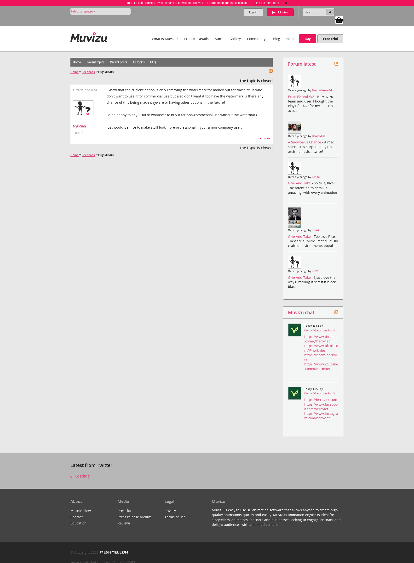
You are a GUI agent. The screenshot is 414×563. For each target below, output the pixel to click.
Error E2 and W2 (301, 96)
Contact (76, 517)
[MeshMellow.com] (113, 552)
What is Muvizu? (165, 38)
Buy (308, 38)
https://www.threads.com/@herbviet (320, 338)
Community (256, 38)
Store (219, 38)
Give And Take (300, 183)
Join (280, 12)
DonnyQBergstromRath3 (319, 330)
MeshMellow (80, 510)
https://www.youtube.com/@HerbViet (321, 366)
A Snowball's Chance (305, 142)
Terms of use (175, 517)
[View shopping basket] (339, 19)
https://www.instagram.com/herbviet (321, 415)
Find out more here (266, 3)
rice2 (315, 271)
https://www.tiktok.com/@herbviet (321, 348)
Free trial (330, 38)
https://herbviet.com (320, 399)
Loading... (83, 476)
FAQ (153, 62)
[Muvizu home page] (88, 36)
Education (78, 523)
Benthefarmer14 (322, 90)
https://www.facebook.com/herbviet (321, 406)
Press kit (124, 510)
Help (290, 38)
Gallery (235, 38)
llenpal (316, 177)
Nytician (79, 126)
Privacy (170, 510)
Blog (276, 38)
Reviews (124, 523)
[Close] (286, 3)
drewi (315, 230)
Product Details (196, 38)
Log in (253, 12)
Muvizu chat (301, 312)
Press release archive (135, 517)
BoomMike (318, 136)
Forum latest (302, 64)
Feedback (88, 72)
